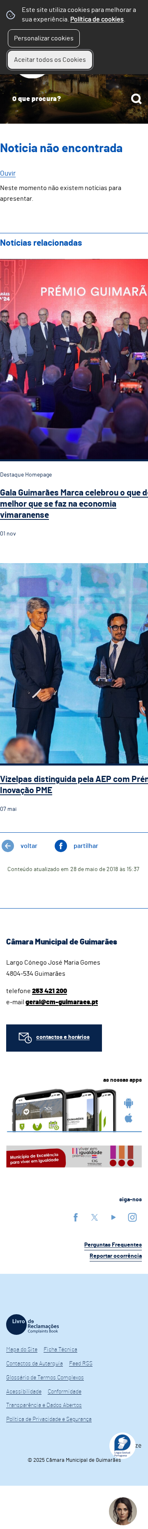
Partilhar (86, 846)
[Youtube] (113, 1217)
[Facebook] (75, 1217)
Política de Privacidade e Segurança (49, 1419)
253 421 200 (49, 991)
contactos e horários (63, 1037)
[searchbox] (74, 99)
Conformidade (64, 1392)
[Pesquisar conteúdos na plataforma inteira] (136, 99)
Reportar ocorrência (116, 1256)
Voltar (29, 846)
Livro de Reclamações (32, 1324)
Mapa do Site (21, 1350)
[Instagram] (132, 1217)
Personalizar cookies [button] (44, 38)
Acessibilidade (24, 1392)
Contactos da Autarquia (34, 1364)
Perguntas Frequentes (113, 1245)
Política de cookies (97, 19)
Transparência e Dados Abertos (44, 1405)
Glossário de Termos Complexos (45, 1378)
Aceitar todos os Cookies (50, 59)
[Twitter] (94, 1217)
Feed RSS (80, 1364)
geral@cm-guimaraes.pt (61, 1002)
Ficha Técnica (60, 1350)
